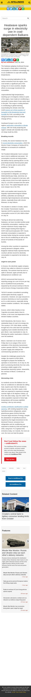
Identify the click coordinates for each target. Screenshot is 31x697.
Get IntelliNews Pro (15, 484)
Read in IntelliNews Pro (15, 478)
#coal (24, 468)
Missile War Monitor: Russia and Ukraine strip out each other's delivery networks (14, 552)
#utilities (18, 468)
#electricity (11, 468)
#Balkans (4, 468)
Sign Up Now (10, 459)
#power (3, 471)
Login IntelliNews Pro (18, 6)
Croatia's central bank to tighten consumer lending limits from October (15, 516)
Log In (9, 6)
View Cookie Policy (21, 692)
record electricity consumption (13, 143)
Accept (13, 692)
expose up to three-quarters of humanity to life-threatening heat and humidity (13, 112)
